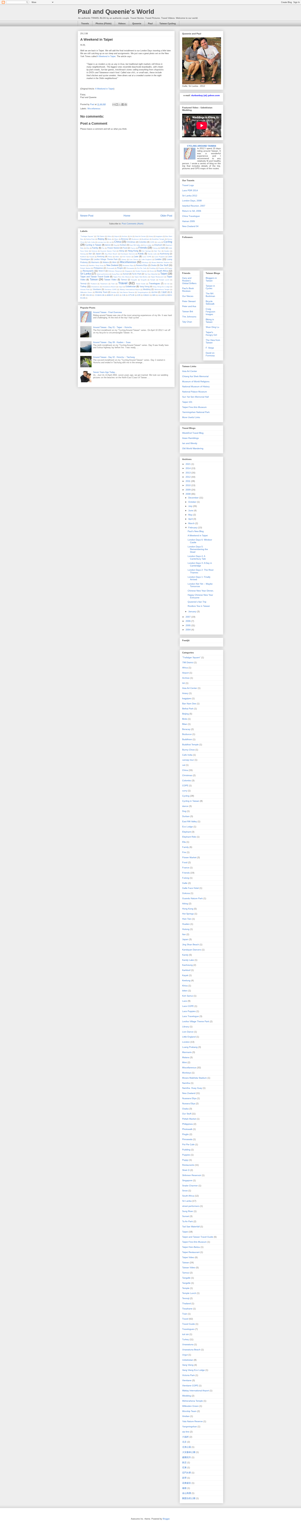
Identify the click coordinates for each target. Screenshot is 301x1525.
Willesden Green (86, 292)
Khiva (110, 257)
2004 (188, 629)
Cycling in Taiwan (93, 245)
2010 (188, 485)
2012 (188, 477)
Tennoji (83, 284)
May (190, 514)
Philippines (98, 268)
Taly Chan (187, 322)
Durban (123, 245)
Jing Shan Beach (111, 254)
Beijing (101, 239)
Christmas (131, 242)
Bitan (116, 239)
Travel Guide (140, 284)
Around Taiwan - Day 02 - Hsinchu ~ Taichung (114, 357)
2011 (188, 481)
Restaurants (88, 271)
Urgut (121, 287)
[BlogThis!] (116, 104)
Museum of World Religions (195, 381)
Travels (85, 23)
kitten (117, 257)
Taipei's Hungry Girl (211, 333)
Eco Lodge (147, 245)
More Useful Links (191, 417)
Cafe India (91, 242)
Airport (116, 236)
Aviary (151, 236)
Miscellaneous (93, 108)
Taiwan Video (110, 279)
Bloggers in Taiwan (211, 279)
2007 (188, 617)
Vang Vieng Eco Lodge (161, 287)
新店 (117, 295)
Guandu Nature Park (108, 251)
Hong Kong (133, 251)
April (190, 519)
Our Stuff (164, 265)
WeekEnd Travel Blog (192, 433)
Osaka (153, 265)
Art (131, 236)
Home (127, 215)
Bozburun (135, 239)
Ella (87, 248)
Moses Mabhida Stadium (161, 262)
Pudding (152, 268)
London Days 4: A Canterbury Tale (197, 557)
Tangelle (144, 280)
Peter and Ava (189, 306)
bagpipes (159, 236)
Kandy (141, 253)
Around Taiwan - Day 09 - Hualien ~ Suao (112, 342)
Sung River (116, 274)
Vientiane (97, 289)
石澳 (123, 295)
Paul (150, 23)
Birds (109, 239)
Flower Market (113, 248)
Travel (122, 283)
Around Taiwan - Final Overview (107, 312)
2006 (188, 621)
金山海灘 (161, 295)
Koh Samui (127, 257)
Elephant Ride (189, 837)
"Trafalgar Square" (87, 236)
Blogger (166, 1519)
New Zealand (112, 265)
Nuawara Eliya (128, 265)
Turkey (83, 286)
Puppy (169, 268)
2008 (188, 494)
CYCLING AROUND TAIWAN (201, 146)
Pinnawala (130, 268)
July (190, 506)
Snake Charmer (141, 271)
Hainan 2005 (188, 221)
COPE (152, 242)
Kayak (92, 257)
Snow (152, 271)
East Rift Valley (134, 245)
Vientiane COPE (111, 289)
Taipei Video (188, 1257)
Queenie (136, 23)
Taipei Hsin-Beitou (141, 277)
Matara (106, 262)
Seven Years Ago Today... (105, 372)
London (158, 259)
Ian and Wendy (189, 443)
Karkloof (83, 257)
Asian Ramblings (190, 438)
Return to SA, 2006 (191, 211)
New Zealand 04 (190, 226)
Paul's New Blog (196, 531)
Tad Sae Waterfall (151, 274)
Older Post (166, 215)
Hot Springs (146, 251)
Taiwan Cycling (167, 23)
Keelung (100, 256)
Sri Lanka (85, 273)
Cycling (168, 241)
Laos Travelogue (190, 1016)
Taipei (163, 273)
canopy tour (102, 242)
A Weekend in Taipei (106, 56)
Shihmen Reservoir (115, 271)
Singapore (128, 271)
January (192, 611)
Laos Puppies (159, 257)
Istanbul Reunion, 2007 (193, 206)
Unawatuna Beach (109, 287)
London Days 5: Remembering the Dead (198, 549)
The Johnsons (189, 316)
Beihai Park (90, 239)
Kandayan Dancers (128, 254)
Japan (98, 254)
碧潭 (138, 295)
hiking (121, 251)
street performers (103, 274)
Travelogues (154, 283)
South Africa (162, 271)
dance (107, 245)
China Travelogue (191, 216)
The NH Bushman (210, 294)
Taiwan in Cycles (210, 287)
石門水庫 (131, 295)
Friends (142, 247)
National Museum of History (196, 386)
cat (110, 242)
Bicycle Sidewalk (210, 302)
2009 (188, 489)
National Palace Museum (194, 391)
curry (159, 242)
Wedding (147, 289)
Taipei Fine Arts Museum (122, 277)
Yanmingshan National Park (196, 412)
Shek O (101, 271)
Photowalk (110, 268)
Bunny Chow (188, 749)
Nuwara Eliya (142, 265)
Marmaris (95, 262)
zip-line (154, 292)
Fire (103, 248)
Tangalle (134, 280)
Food (125, 248)
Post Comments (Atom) (132, 223)
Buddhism (145, 239)
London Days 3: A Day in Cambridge (200, 564)
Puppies (161, 268)
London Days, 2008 (192, 200)
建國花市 (110, 295)
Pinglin (120, 268)
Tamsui (124, 280)
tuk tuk (166, 284)
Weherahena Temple (162, 289)
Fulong (155, 248)
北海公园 (88, 295)
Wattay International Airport (130, 289)
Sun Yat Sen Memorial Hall (195, 397)
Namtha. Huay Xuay (96, 265)
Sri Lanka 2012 (189, 195)
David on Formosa (210, 354)
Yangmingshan (142, 292)
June (191, 510)
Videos (122, 23)
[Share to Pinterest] (125, 104)
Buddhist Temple (158, 239)
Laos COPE (146, 257)
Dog (115, 245)
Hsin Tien (157, 251)
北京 (184, 1442)
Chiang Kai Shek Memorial (195, 376)
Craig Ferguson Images (210, 312)
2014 (188, 468)
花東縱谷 (146, 295)
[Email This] (113, 104)
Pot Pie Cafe (141, 268)
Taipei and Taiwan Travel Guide (94, 276)
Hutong (83, 254)
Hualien (167, 251)
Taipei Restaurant (157, 277)
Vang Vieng (144, 286)
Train (113, 284)
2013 (188, 472)
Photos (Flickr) (103, 23)
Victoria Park (85, 289)
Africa (109, 236)
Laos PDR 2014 (190, 190)
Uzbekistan (131, 286)
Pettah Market (85, 268)
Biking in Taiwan (210, 320)
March (191, 523)
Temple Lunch (164, 280)
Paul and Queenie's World (116, 11)
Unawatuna (95, 287)
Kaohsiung (164, 254)
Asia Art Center (140, 236)
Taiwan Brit (187, 311)
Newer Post (86, 215)
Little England (146, 259)
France (133, 248)
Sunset (126, 274)
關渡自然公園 (188, 1498)
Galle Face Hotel (190, 888)
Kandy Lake (152, 254)
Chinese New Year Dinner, (201, 590)
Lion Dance (133, 259)
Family (95, 248)
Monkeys (145, 262)
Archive (124, 236)
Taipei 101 (187, 402)
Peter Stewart (189, 301)
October (192, 502)
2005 (188, 625)
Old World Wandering (192, 448)
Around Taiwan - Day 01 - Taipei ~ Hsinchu (112, 327)
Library (123, 259)
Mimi (114, 262)
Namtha (83, 265)
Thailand (93, 284)
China (117, 241)
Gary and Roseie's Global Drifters (189, 281)
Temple (152, 280)
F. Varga (210, 347)
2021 (188, 464)
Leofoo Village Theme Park (106, 259)
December (193, 497)
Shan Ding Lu (212, 327)
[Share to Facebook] (122, 104)
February (193, 527)
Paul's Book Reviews (188, 289)
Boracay (124, 239)
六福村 (164, 292)
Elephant (158, 245)
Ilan (90, 254)
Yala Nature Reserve (127, 292)
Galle (163, 248)
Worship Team (101, 292)
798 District (101, 236)
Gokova (94, 251)
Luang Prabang (190, 1047)
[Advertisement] (126, 205)
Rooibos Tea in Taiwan (199, 606)
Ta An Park (136, 274)
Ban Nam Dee (189, 703)
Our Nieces (187, 296)
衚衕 (154, 295)
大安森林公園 (99, 295)
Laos (136, 256)
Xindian (113, 292)
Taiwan (94, 279)
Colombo (143, 242)
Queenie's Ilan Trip (197, 602)
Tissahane (104, 284)
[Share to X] (119, 104)
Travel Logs (188, 185)
